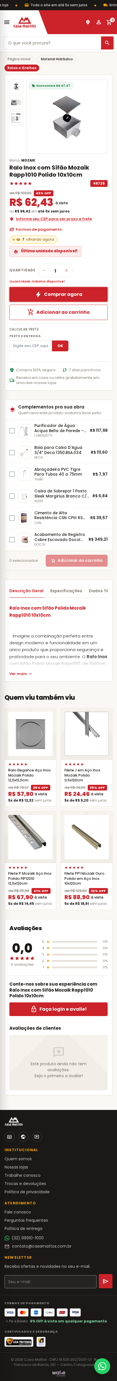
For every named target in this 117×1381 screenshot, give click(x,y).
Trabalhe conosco (23, 1175)
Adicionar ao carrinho (58, 312)
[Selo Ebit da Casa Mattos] (41, 1342)
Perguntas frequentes (26, 1220)
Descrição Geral (26, 591)
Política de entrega (23, 1228)
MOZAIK (28, 160)
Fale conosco (18, 1212)
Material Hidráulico (57, 59)
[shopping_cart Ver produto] (30, 733)
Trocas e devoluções (25, 1183)
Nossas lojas (16, 1167)
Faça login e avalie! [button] (58, 1009)
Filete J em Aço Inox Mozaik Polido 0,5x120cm (82, 775)
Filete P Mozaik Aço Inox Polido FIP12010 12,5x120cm (29, 878)
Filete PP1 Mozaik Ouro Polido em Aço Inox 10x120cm (84, 878)
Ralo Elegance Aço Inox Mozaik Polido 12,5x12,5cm (29, 775)
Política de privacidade (27, 1192)
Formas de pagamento (35, 229)
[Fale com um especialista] (102, 1366)
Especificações (66, 591)
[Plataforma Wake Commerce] (58, 1373)
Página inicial (19, 59)
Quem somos (18, 1159)
